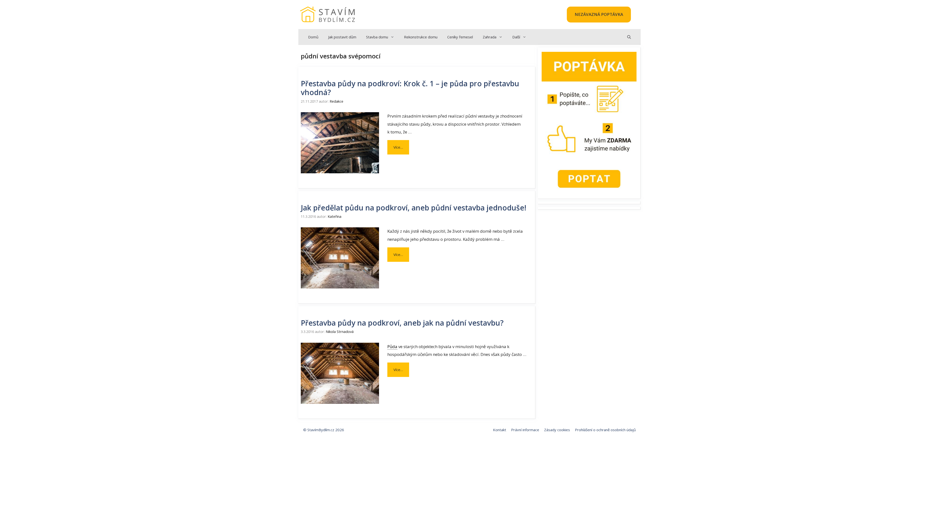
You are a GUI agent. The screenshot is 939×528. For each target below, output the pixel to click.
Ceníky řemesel (460, 36)
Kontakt (499, 429)
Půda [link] (392, 346)
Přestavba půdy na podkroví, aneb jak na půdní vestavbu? (402, 323)
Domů (313, 36)
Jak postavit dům (342, 36)
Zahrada (489, 36)
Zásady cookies (557, 429)
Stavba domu (377, 36)
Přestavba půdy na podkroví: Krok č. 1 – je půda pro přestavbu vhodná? (410, 87)
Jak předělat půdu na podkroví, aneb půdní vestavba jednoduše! (413, 208)
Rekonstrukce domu (420, 36)
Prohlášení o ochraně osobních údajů (605, 429)
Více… (398, 147)
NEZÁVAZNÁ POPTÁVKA (599, 14)
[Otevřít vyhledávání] (629, 37)
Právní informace (525, 429)
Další (516, 36)
